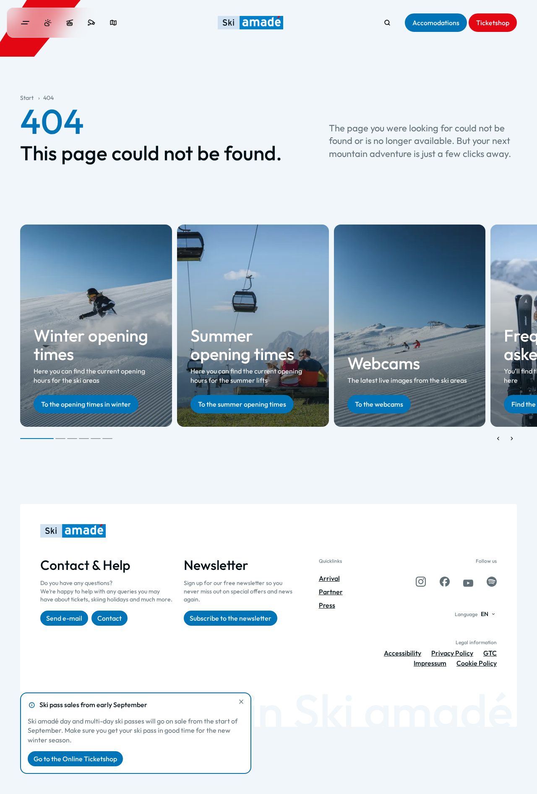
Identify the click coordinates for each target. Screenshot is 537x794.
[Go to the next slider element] (512, 439)
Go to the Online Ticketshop (75, 759)
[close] (241, 702)
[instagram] (420, 581)
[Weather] (48, 22)
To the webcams (379, 404)
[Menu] (25, 23)
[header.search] (387, 22)
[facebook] (445, 581)
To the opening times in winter (86, 404)
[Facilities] (69, 22)
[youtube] (468, 581)
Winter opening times (91, 344)
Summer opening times (242, 344)
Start (27, 98)
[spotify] (492, 581)
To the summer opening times (242, 404)
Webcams (383, 363)
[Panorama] (113, 22)
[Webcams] (91, 22)
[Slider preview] (498, 439)
